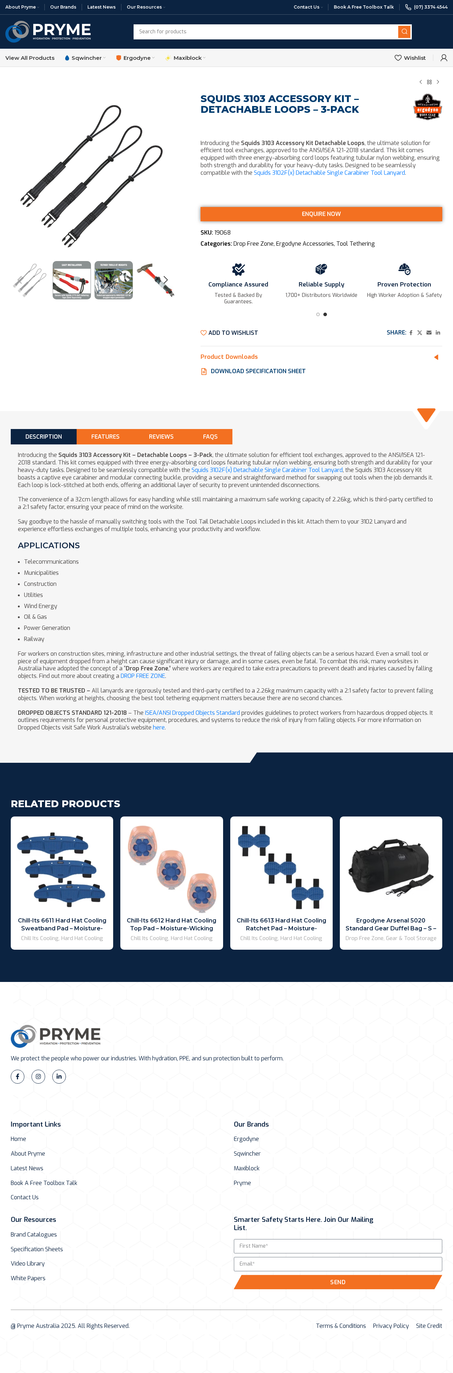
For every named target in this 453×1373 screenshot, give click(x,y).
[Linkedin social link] (438, 333)
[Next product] (438, 82)
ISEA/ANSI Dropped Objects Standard (192, 713)
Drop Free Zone (253, 243)
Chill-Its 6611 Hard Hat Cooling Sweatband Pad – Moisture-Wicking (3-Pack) (62, 928)
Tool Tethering (355, 243)
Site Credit (429, 1326)
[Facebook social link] (410, 333)
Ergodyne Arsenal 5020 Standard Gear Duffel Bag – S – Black (391, 928)
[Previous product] (420, 82)
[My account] (444, 57)
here (159, 727)
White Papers (28, 1278)
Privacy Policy (391, 1326)
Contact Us (25, 1197)
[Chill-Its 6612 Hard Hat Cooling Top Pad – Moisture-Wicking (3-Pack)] (171, 868)
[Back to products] (429, 82)
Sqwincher (247, 1153)
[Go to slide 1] (318, 316)
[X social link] (419, 333)
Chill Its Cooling (40, 938)
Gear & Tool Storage (411, 938)
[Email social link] (429, 333)
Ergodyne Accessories (305, 243)
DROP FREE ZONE (143, 676)
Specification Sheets (37, 1249)
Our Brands (251, 1124)
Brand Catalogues (34, 1234)
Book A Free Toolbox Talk (44, 1183)
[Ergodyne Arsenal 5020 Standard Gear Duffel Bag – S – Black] (391, 868)
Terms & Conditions (341, 1326)
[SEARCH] (404, 32)
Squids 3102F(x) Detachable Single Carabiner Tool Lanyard (329, 173)
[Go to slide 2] (325, 316)
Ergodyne (246, 1139)
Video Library (28, 1263)
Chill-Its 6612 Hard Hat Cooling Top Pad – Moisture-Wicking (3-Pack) (171, 928)
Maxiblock (247, 1168)
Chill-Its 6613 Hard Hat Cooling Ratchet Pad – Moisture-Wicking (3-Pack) (281, 928)
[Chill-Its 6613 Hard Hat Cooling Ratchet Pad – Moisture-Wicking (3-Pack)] (281, 868)
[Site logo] (48, 31)
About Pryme (28, 1153)
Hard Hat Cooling (82, 938)
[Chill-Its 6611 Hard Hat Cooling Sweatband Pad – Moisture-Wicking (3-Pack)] (62, 868)
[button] (20, 280)
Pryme (242, 1183)
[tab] (44, 436)
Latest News (27, 1168)
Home (18, 1139)
